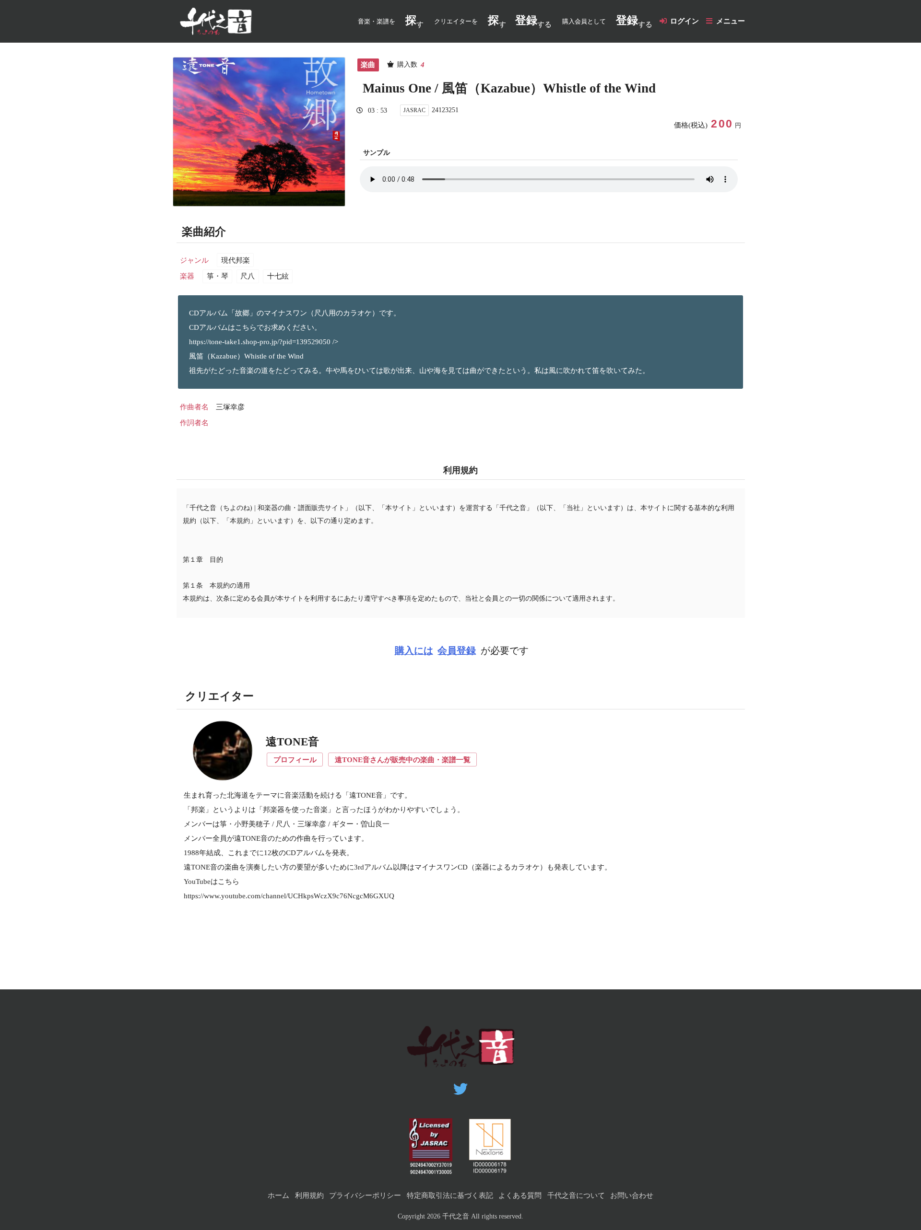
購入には (414, 651)
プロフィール (295, 760)
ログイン (684, 21)
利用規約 (309, 1195)
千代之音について (576, 1195)
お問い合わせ (631, 1195)
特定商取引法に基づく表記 (450, 1195)
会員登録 (456, 651)
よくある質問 (520, 1195)
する (533, 21)
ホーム (278, 1195)
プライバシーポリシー (365, 1195)
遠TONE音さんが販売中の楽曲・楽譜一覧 (403, 760)
